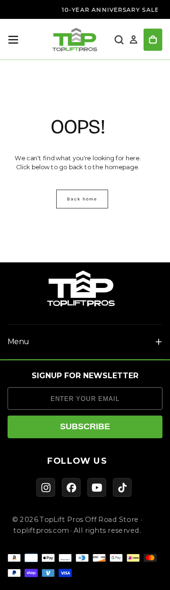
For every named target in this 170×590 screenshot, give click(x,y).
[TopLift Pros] (81, 288)
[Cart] (153, 40)
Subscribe (85, 426)
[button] (13, 39)
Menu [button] (18, 341)
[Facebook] (71, 487)
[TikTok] (122, 487)
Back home (82, 198)
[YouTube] (96, 487)
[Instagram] (45, 487)
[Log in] (133, 40)
